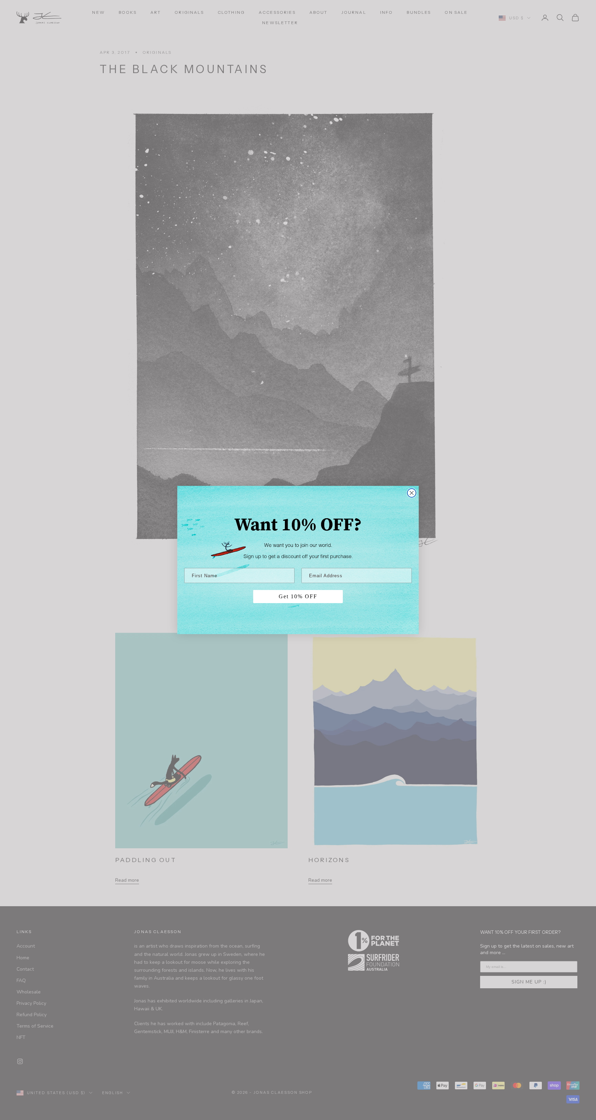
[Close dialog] (411, 493)
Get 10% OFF (298, 596)
